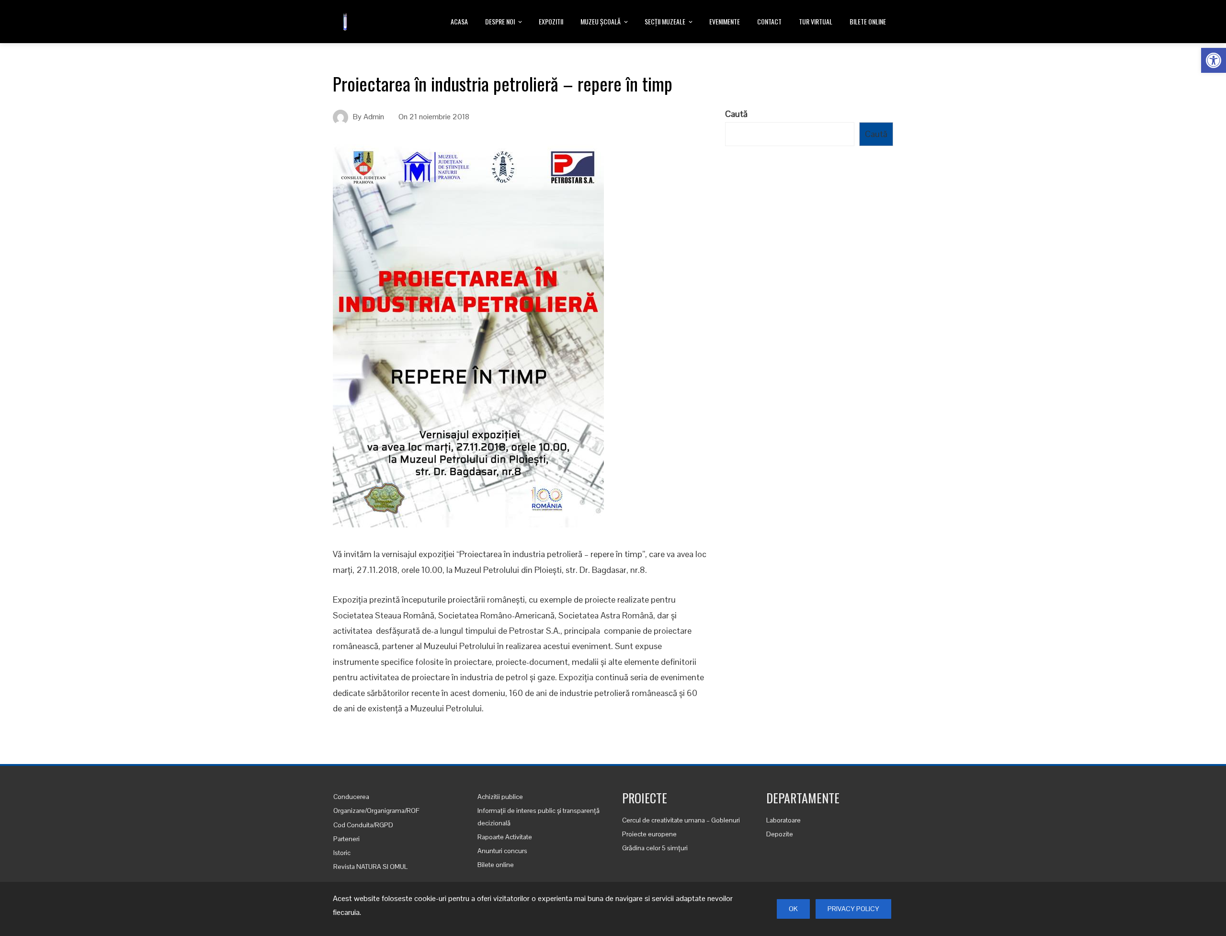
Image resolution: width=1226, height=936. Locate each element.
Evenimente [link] (724, 21)
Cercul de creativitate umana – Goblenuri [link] (681, 820)
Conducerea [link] (351, 796)
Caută (736, 113)
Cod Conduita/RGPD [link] (363, 825)
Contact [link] (769, 21)
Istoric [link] (342, 852)
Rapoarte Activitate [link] (504, 837)
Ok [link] (793, 908)
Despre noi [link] (500, 21)
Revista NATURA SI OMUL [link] (370, 866)
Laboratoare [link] (783, 820)
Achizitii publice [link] (500, 796)
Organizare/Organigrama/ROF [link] (376, 810)
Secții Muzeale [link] (665, 21)
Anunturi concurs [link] (502, 850)
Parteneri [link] (346, 838)
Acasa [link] (459, 21)
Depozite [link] (779, 834)
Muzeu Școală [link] (600, 21)
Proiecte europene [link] (649, 834)
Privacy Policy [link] (853, 908)
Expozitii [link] (551, 21)
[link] (1213, 60)
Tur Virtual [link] (815, 21)
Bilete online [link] (868, 21)
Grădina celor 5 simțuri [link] (655, 848)
